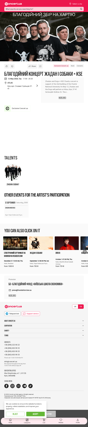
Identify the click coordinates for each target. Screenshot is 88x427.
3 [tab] (47, 59)
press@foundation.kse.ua (21, 290)
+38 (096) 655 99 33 (12, 348)
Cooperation (8, 325)
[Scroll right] (85, 252)
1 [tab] (39, 59)
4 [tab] (51, 59)
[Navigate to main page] (13, 4)
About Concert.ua (9, 321)
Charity (6, 330)
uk (75, 306)
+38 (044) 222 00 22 (12, 345)
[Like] (6, 66)
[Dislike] (12, 66)
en (81, 306)
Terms (6, 335)
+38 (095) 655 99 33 (12, 351)
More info (12, 295)
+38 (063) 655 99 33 (12, 354)
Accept (35, 414)
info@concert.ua (10, 361)
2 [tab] (44, 59)
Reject (15, 414)
